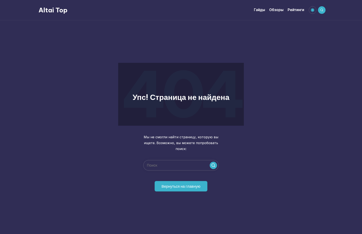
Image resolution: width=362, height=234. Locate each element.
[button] (213, 165)
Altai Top (53, 10)
